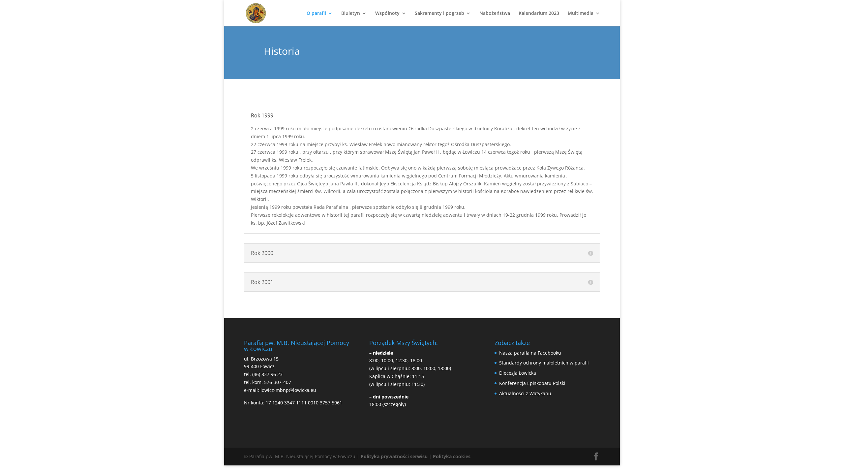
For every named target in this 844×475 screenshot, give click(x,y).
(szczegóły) (394, 404)
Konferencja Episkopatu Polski (532, 383)
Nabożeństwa (494, 13)
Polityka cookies (451, 456)
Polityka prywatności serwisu (394, 456)
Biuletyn (350, 13)
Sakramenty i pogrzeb (439, 13)
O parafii (316, 13)
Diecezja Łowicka (517, 373)
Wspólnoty (387, 13)
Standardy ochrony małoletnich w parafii (544, 363)
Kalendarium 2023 (539, 13)
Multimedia (580, 13)
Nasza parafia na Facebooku (530, 353)
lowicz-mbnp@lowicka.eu (288, 390)
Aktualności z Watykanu (525, 393)
